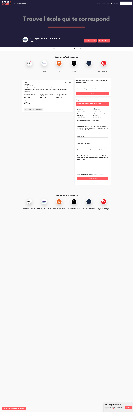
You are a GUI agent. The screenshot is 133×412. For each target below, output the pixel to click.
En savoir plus (116, 408)
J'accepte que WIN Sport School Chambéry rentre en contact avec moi (93, 88)
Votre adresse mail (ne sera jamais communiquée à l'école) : (91, 149)
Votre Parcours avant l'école (83, 143)
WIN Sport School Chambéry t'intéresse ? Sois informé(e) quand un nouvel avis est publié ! (91, 81)
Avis (52, 48)
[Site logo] (7, 3)
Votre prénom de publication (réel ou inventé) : (88, 120)
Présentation (64, 48)
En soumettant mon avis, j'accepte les (91, 175)
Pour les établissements (126, 3)
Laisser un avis (105, 3)
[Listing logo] (25, 39)
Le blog (98, 3)
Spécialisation (80, 136)
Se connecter (116, 3)
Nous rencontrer (78, 48)
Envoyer (93, 93)
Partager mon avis (93, 178)
